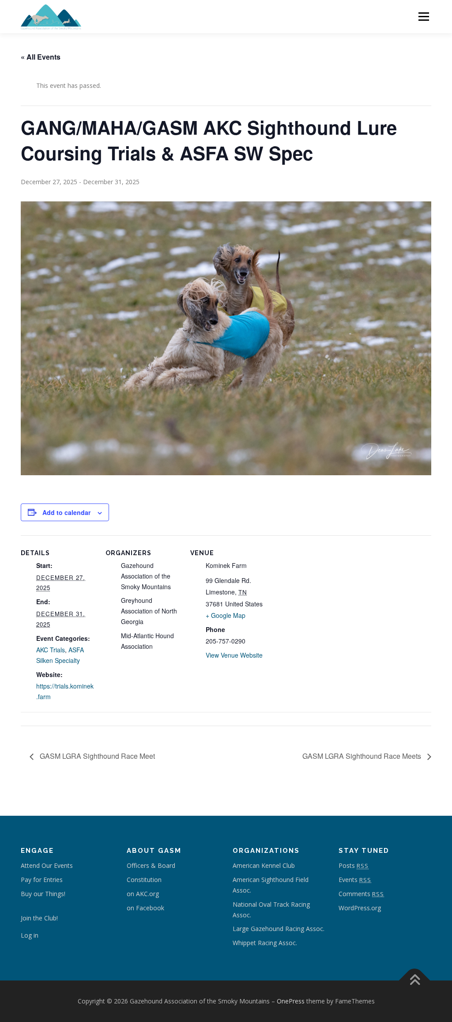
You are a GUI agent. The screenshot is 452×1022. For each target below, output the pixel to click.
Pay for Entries (42, 879)
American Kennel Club (264, 865)
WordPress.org (360, 908)
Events (355, 879)
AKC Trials (50, 649)
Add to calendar (66, 512)
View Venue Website (234, 655)
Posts (354, 865)
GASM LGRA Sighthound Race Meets (362, 756)
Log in (29, 935)
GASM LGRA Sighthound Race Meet (96, 756)
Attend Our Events (47, 865)
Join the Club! (39, 918)
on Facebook (145, 908)
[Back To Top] (414, 980)
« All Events (40, 57)
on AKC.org (143, 894)
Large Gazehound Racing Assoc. (278, 928)
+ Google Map (225, 615)
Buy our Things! (43, 894)
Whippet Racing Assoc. (265, 943)
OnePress (291, 1001)
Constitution (144, 879)
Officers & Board (151, 865)
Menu (423, 16)
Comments (361, 894)
